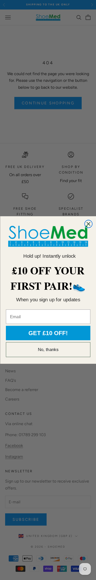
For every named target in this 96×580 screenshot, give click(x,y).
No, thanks (48, 349)
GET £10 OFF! (48, 332)
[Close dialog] (88, 224)
